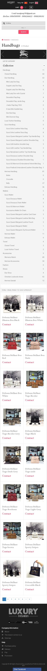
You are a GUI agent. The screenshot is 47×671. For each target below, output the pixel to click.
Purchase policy (10, 646)
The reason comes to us (13, 635)
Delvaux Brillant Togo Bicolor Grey (11, 432)
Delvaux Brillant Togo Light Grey (33, 508)
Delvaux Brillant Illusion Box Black (10, 319)
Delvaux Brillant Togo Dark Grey (10, 470)
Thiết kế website (38, 664)
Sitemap (7, 638)
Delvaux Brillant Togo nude (32, 470)
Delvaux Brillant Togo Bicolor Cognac (32, 394)
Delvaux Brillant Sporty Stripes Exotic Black (9, 584)
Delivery (7, 649)
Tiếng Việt (20, 3)
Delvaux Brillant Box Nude (34, 356)
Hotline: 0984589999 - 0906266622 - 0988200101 (23, 16)
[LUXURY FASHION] (11, 2)
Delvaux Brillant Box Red (12, 356)
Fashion (6, 40)
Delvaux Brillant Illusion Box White (34, 319)
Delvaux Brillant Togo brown (9, 546)
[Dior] (25, 54)
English (31, 3)
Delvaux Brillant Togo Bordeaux (9, 508)
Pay (5, 652)
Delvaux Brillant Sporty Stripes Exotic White (32, 546)
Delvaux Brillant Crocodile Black (32, 583)
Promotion (8, 656)
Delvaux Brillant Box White (12, 394)
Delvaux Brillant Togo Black (32, 432)
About (6, 632)
